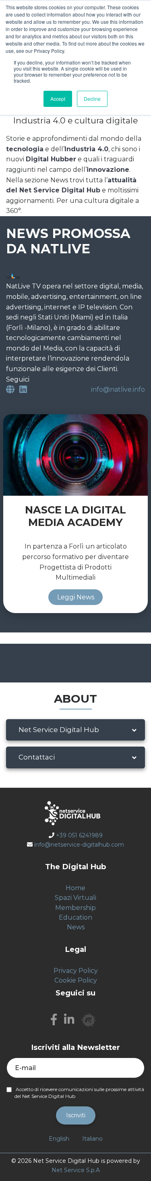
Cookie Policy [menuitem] (75, 980)
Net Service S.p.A (76, 1170)
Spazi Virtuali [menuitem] (75, 897)
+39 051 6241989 (79, 835)
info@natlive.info (118, 389)
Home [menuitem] (75, 888)
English (59, 1138)
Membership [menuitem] (75, 908)
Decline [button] (92, 98)
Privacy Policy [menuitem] (76, 970)
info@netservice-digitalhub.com (79, 844)
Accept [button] (57, 98)
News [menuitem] (76, 927)
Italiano (92, 1138)
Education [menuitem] (75, 917)
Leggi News (75, 597)
